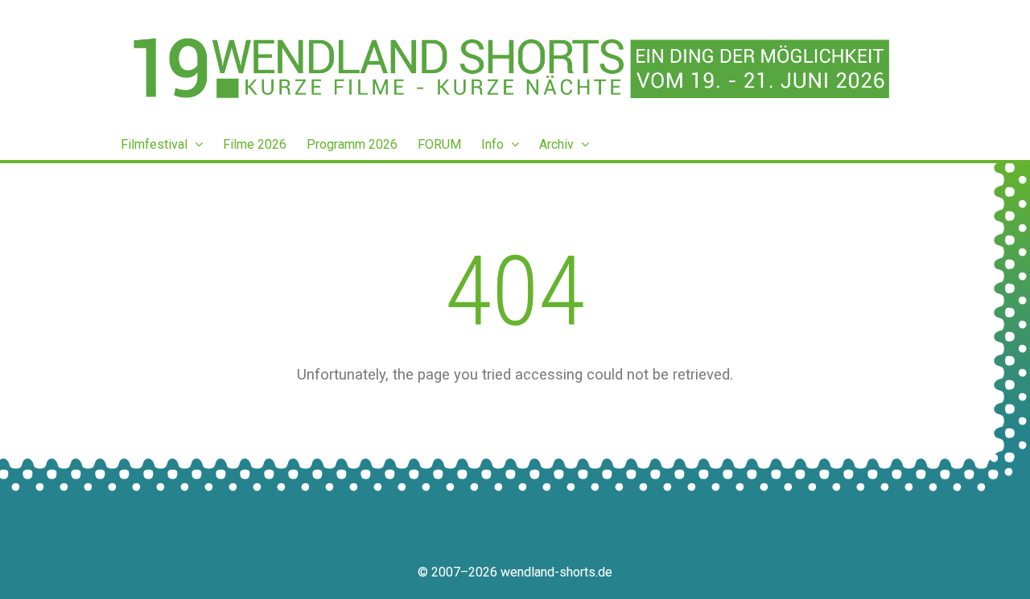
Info (494, 144)
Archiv (558, 144)
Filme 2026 (254, 144)
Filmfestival (156, 144)
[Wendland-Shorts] (515, 68)
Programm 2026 (352, 144)
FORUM (439, 144)
